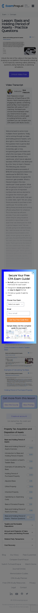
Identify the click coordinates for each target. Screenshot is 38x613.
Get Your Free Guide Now (19, 320)
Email (9, 309)
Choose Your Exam (14, 300)
